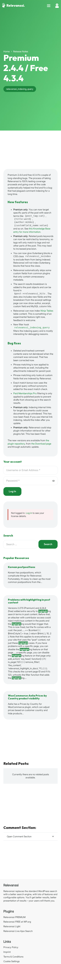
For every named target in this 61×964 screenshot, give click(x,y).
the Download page (41, 443)
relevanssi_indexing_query (32, 327)
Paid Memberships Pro (25, 393)
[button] (48, 5)
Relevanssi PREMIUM (14, 917)
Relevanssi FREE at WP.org (17, 921)
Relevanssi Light (11, 926)
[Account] (57, 6)
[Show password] (53, 480)
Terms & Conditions (13, 956)
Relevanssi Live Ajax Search (18, 931)
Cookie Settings (11, 961)
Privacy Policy (10, 947)
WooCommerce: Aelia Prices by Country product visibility (27, 697)
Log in (29, 513)
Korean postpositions (21, 567)
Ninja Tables (47, 310)
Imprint (7, 952)
